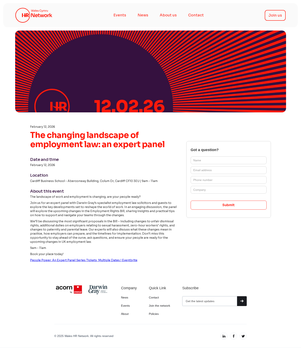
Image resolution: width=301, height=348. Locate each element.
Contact (196, 15)
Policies (154, 313)
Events (119, 15)
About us (168, 15)
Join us (275, 15)
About (125, 313)
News (143, 15)
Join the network (159, 305)
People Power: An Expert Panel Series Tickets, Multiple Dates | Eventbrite (83, 260)
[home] (33, 15)
